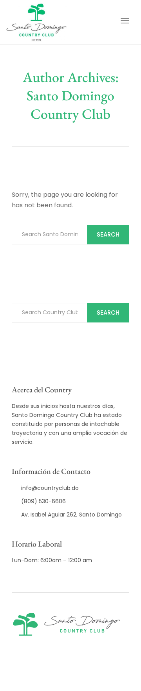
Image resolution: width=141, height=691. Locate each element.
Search (108, 234)
